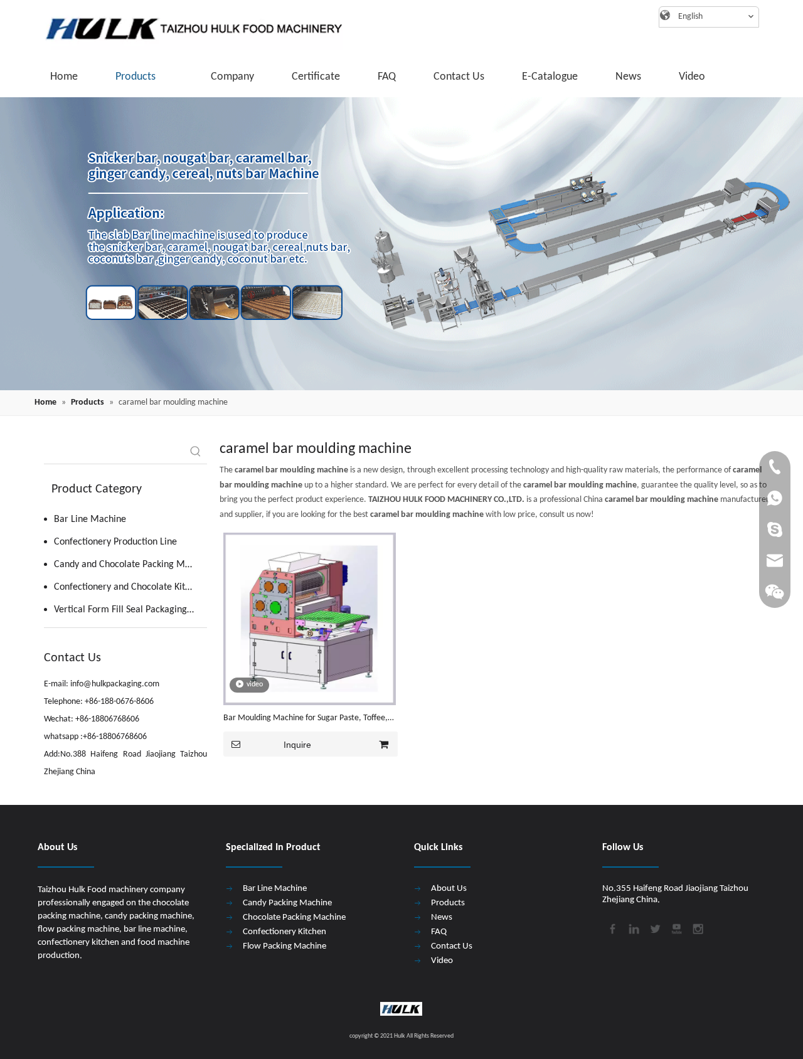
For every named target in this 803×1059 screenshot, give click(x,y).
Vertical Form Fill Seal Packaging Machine (130, 610)
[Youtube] (676, 927)
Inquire (297, 745)
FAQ (439, 932)
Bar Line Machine (90, 519)
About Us (449, 888)
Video (442, 961)
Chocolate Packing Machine (294, 917)
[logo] (188, 28)
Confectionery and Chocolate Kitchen (129, 587)
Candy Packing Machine (287, 903)
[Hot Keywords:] (195, 452)
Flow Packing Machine (284, 946)
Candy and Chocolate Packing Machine (130, 565)
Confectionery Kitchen (284, 932)
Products (448, 903)
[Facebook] (612, 927)
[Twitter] (654, 927)
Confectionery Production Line (115, 542)
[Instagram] (697, 927)
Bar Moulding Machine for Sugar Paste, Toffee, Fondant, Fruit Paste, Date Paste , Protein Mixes (307, 719)
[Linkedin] (633, 927)
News (441, 917)
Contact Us (451, 946)
